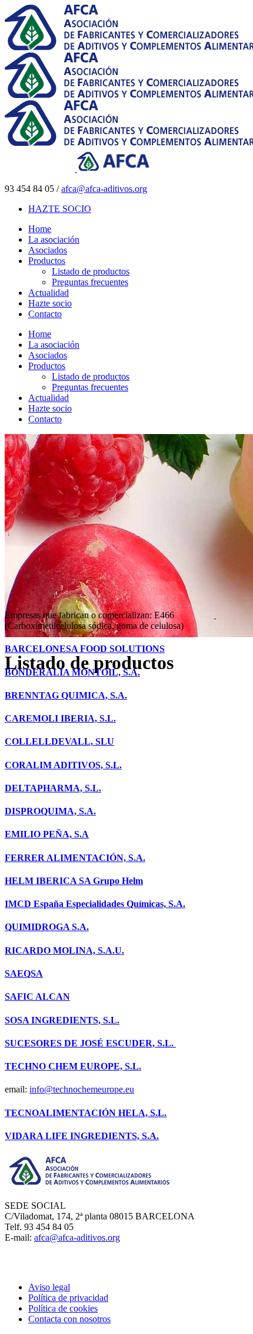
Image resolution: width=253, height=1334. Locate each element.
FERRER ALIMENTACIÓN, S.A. (75, 858)
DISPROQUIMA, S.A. (50, 811)
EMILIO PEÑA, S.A (47, 834)
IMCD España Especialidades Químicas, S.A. (95, 904)
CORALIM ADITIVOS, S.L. (63, 765)
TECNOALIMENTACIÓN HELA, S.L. (86, 1113)
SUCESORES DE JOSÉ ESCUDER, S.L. (90, 1043)
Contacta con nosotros (69, 1319)
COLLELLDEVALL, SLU (59, 741)
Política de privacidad (68, 1298)
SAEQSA (24, 973)
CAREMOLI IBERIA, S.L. (60, 718)
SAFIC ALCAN (37, 996)
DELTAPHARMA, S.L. (53, 788)
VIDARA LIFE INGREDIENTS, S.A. (82, 1136)
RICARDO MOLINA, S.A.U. (64, 950)
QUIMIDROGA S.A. (47, 927)
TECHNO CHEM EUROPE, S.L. (73, 1066)
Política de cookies (63, 1308)
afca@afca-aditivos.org (104, 189)
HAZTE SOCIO (59, 209)
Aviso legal (49, 1287)
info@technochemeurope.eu (81, 1089)
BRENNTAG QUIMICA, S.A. (66, 695)
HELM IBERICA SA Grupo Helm (74, 881)
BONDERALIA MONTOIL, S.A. (72, 672)
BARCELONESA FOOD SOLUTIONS (85, 649)
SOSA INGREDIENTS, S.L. (62, 1020)
